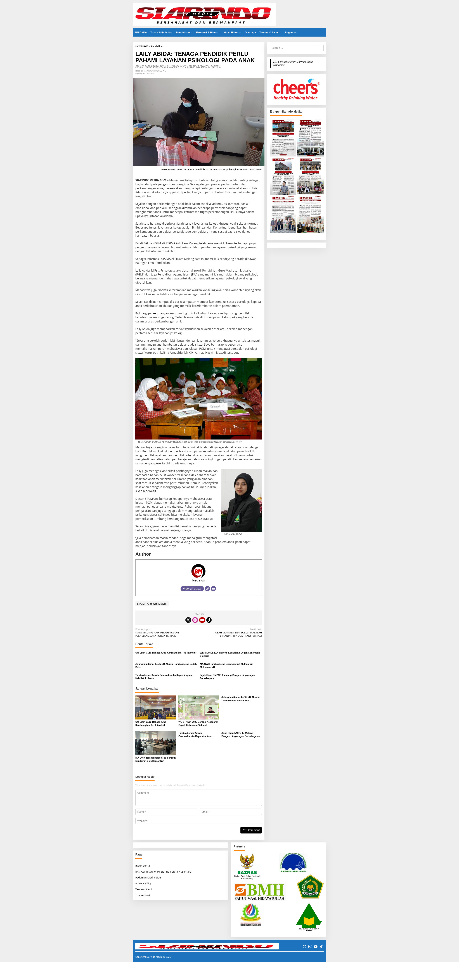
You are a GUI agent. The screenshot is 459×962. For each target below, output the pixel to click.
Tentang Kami (143, 889)
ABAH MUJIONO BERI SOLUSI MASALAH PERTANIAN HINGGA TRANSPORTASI (238, 632)
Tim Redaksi (142, 895)
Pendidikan (140, 73)
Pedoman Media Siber (148, 877)
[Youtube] (202, 620)
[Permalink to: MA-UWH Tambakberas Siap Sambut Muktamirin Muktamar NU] (155, 743)
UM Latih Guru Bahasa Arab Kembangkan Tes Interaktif (165, 652)
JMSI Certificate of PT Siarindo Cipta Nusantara (293, 63)
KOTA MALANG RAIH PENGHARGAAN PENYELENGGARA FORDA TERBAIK (157, 632)
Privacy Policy (143, 883)
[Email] (213, 588)
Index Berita (142, 865)
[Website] (207, 588)
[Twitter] (188, 620)
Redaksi (198, 580)
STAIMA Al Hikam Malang (152, 603)
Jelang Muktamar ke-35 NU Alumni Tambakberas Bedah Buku (166, 666)
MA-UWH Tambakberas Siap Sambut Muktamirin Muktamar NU (226, 666)
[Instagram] (195, 620)
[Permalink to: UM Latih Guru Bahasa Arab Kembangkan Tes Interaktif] (155, 707)
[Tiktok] (209, 620)
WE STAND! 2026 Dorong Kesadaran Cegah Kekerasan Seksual (230, 654)
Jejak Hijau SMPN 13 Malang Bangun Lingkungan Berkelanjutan (227, 677)
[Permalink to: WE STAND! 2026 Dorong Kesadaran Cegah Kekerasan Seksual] (198, 707)
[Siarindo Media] (204, 14)
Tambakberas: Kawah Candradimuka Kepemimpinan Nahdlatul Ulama (164, 677)
